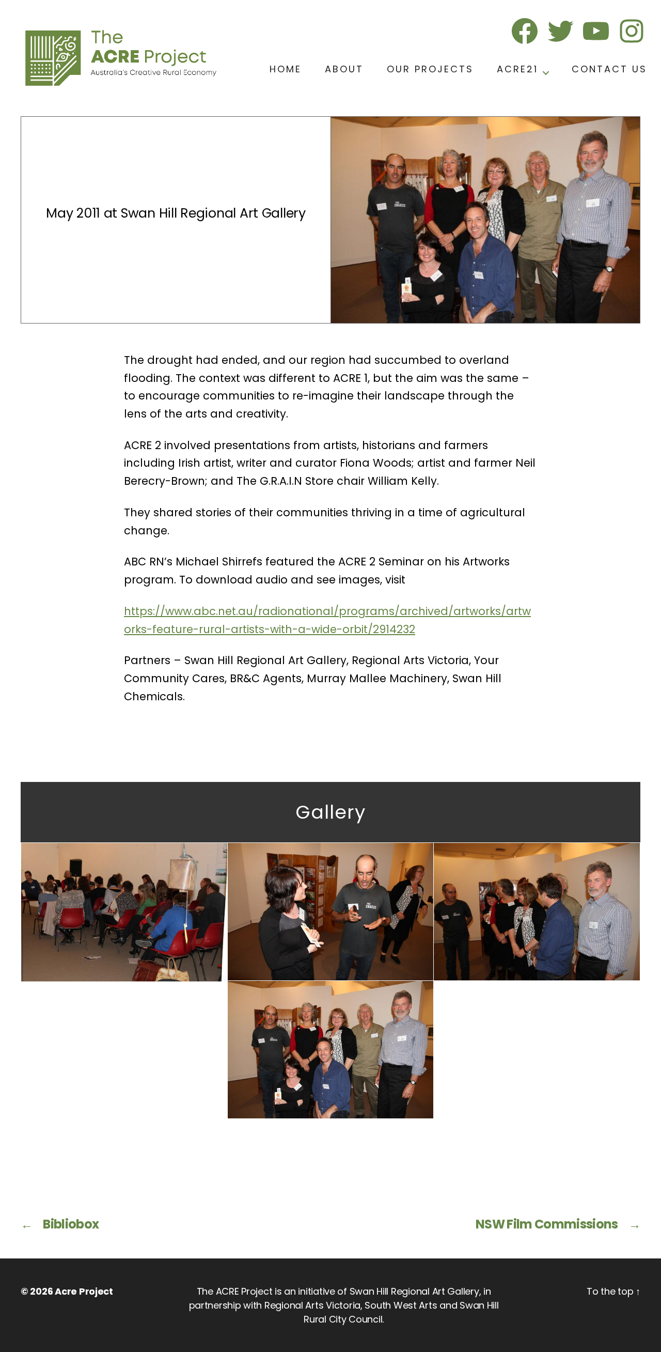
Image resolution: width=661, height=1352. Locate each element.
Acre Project (84, 1291)
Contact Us (609, 69)
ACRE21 (517, 69)
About (344, 69)
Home (286, 69)
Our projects (430, 69)
